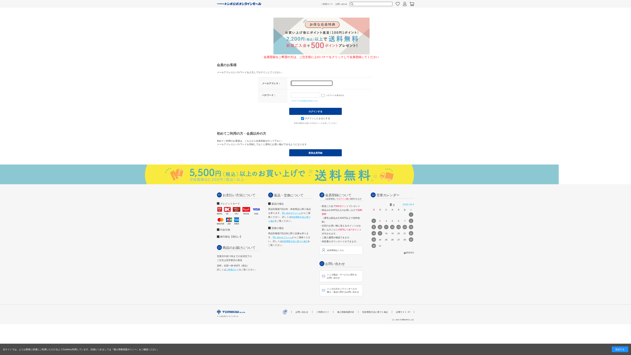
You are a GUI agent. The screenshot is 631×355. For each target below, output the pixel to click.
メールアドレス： (271, 83)
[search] (352, 4)
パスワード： (269, 95)
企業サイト (401, 311)
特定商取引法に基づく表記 (295, 241)
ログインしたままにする (317, 118)
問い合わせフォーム (291, 212)
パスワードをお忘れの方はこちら (304, 100)
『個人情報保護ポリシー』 (125, 349)
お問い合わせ (341, 3)
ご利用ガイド (327, 3)
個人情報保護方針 (345, 311)
